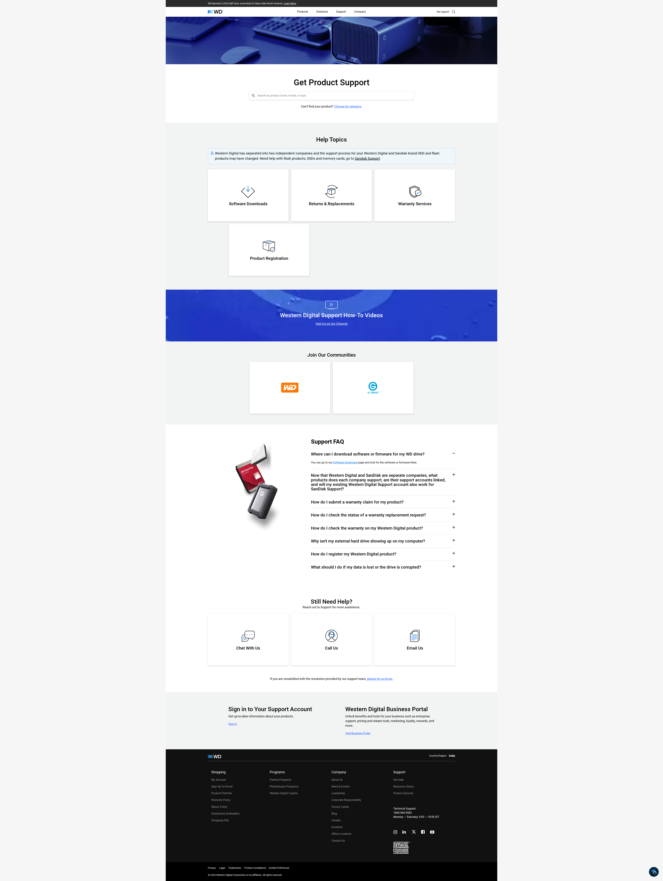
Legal (222, 868)
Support (341, 11)
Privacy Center (340, 807)
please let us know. (380, 679)
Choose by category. (348, 106)
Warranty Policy (220, 800)
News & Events (340, 786)
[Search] (453, 11)
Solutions (322, 11)
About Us (337, 779)
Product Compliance (255, 868)
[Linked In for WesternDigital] (404, 832)
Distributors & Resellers (225, 813)
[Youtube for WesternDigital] (432, 832)
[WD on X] (413, 832)
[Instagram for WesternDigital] (395, 832)
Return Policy (219, 807)
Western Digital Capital (283, 793)
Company (360, 11)
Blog (334, 813)
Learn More (290, 3)
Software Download (345, 462)
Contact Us (338, 840)
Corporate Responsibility (346, 800)
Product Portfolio (221, 793)
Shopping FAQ (220, 820)
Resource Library (403, 786)
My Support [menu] (443, 11)
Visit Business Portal (357, 733)
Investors (337, 827)
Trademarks (234, 868)
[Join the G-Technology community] (373, 387)
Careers (336, 820)
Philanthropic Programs (284, 786)
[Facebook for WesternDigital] (423, 832)
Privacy (212, 868)
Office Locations (341, 833)
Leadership (338, 793)
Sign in (232, 724)
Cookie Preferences (279, 868)
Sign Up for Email (222, 786)
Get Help (398, 779)
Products (302, 11)
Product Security (403, 793)
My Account (218, 779)
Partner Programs (280, 779)
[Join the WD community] (290, 387)
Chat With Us (248, 648)
